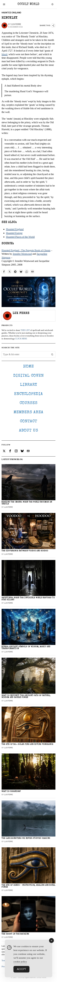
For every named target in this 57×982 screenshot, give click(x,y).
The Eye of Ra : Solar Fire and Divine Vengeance (27, 744)
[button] (52, 354)
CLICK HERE (21, 339)
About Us (28, 431)
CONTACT (28, 421)
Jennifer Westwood (22, 253)
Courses (29, 403)
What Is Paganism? (11, 791)
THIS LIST (25, 330)
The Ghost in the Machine (15, 934)
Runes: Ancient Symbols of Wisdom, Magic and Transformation (26, 648)
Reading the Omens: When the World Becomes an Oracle (27, 503)
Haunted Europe (14, 233)
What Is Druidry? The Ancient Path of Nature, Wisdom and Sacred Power (26, 696)
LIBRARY (28, 385)
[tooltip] (4, 271)
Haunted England (11, 12)
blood (4, 54)
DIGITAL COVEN (28, 376)
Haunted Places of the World (20, 236)
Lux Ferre (16, 24)
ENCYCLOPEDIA (28, 394)
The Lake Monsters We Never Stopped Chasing (26, 838)
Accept (21, 969)
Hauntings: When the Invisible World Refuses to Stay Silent (28, 599)
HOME (28, 367)
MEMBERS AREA (28, 412)
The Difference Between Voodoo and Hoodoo (25, 551)
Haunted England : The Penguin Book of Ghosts (26, 250)
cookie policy (20, 961)
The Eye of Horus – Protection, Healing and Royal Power (28, 886)
